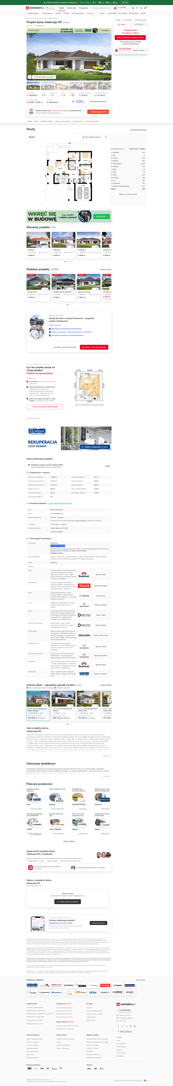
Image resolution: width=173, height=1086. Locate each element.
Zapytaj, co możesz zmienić (128, 194)
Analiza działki (112, 13)
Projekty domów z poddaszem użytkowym (40, 1014)
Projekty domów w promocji (65, 1039)
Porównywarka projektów (94, 1011)
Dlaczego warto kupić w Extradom (97, 1039)
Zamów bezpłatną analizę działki (45, 407)
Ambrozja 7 (31, 250)
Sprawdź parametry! (100, 656)
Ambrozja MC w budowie (39, 854)
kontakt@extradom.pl (125, 1018)
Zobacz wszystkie (105, 269)
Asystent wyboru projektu (94, 1014)
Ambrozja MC (42, 18)
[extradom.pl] (35, 8)
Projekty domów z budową (64, 1029)
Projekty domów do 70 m (35, 1024)
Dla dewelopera (134, 13)
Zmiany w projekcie (33, 1042)
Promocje (90, 13)
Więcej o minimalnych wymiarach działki (89, 405)
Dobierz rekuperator (101, 674)
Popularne (66, 13)
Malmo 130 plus (37, 710)
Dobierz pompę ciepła (101, 635)
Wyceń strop (101, 596)
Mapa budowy (90, 1020)
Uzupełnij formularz (98, 923)
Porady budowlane (32, 1051)
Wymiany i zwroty (92, 1048)
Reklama (119, 1050)
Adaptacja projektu (32, 1048)
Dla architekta (122, 13)
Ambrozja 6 (56, 250)
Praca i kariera (121, 1053)
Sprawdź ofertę (101, 574)
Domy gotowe (83, 8)
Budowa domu (71, 8)
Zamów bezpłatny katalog (35, 1039)
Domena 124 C (32, 292)
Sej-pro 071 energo (84, 292)
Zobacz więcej (101, 615)
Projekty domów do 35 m (35, 1020)
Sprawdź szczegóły (100, 586)
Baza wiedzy (30, 1054)
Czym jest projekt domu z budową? (67, 1026)
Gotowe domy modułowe (64, 1008)
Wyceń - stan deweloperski (95, 347)
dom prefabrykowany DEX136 (62, 710)
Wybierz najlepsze (101, 605)
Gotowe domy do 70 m (64, 1014)
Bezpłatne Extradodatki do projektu (97, 1042)
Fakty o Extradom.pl (62, 1048)
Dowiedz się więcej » (57, 553)
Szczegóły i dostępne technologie (65, 347)
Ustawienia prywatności (94, 1058)
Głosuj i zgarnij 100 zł (99, 112)
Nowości (58, 13)
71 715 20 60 (121, 7)
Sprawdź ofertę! (100, 625)
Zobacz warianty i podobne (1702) (130, 37)
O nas (118, 1040)
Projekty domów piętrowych (35, 1017)
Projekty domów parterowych (36, 1011)
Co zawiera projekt (32, 1045)
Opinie (58, 1042)
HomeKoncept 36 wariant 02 (62, 292)
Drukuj (108, 466)
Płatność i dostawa (92, 1045)
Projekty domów (33, 18)
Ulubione (89, 1008)
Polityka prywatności (93, 1054)
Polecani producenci (33, 1058)
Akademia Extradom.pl (63, 1045)
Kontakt (143, 13)
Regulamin (89, 1051)
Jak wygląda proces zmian (138, 130)
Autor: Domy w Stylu (33, 418)
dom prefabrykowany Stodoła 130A (87, 710)
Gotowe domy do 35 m (64, 1011)
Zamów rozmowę (138, 50)
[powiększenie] (106, 137)
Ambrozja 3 (81, 250)
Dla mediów (120, 1056)
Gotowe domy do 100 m (64, 1017)
